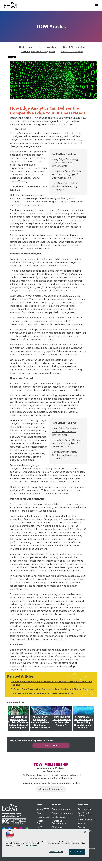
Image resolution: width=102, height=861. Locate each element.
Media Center (40, 822)
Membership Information (51, 789)
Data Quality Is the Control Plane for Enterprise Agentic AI (42, 693)
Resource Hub (85, 809)
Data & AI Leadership (74, 47)
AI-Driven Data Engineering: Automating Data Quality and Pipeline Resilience (52, 689)
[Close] (85, 832)
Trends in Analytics (48, 47)
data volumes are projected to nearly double (40, 198)
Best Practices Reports (85, 814)
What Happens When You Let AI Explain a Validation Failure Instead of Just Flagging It (18, 722)
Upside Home (26, 47)
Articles (81, 827)
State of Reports (86, 819)
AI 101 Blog (57, 827)
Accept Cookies (77, 852)
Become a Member (61, 809)
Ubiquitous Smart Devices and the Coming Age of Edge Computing (66, 174)
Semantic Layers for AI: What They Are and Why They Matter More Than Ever (83, 722)
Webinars (82, 823)
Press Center (43, 817)
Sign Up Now (51, 745)
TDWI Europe (40, 828)
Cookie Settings (56, 852)
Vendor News (58, 817)
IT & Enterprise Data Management (38, 51)
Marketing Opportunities (59, 822)
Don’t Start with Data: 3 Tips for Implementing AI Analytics (65, 186)
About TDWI (43, 809)
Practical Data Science (72, 51)
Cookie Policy (31, 846)
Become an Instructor (63, 813)
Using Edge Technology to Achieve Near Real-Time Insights (65, 162)
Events (40, 813)
